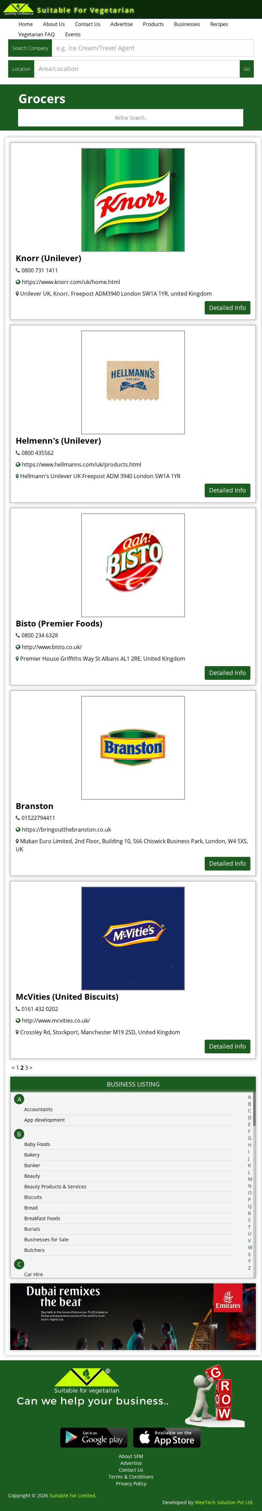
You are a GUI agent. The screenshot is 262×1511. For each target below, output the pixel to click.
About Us (54, 24)
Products (153, 24)
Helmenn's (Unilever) (58, 440)
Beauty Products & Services (55, 1186)
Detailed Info (227, 307)
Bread (31, 1207)
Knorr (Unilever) (48, 258)
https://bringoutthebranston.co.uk (65, 829)
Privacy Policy (131, 1483)
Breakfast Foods (42, 1218)
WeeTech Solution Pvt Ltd (223, 1502)
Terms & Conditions (131, 1476)
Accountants (38, 1109)
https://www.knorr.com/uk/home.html (70, 282)
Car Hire (33, 1274)
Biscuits (33, 1197)
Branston (35, 805)
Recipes (219, 24)
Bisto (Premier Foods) (59, 623)
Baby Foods (37, 1144)
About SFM (131, 1456)
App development (44, 1120)
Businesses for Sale (46, 1239)
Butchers (34, 1250)
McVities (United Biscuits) (67, 996)
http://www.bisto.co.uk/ (51, 647)
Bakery (32, 1154)
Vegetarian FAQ (36, 34)
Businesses (187, 24)
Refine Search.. (130, 117)
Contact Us (87, 24)
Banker (32, 1165)
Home (25, 24)
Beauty (32, 1176)
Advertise (122, 24)
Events (73, 34)
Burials (32, 1229)
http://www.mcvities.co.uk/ (55, 1020)
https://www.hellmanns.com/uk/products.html (80, 464)
